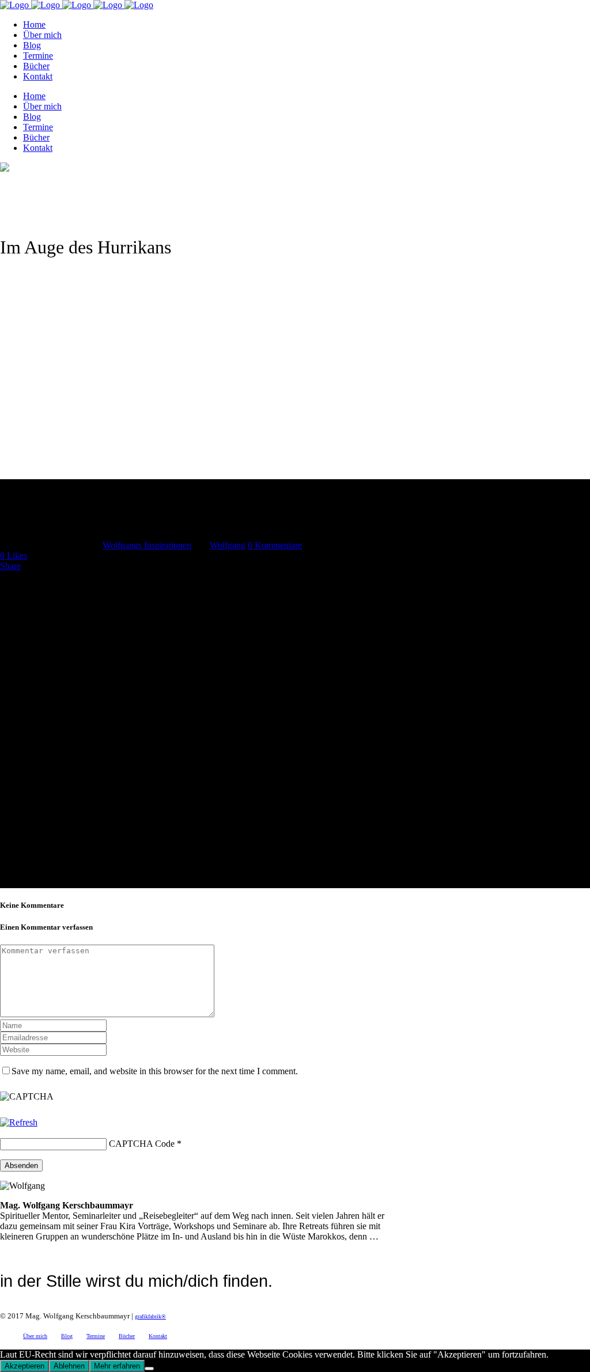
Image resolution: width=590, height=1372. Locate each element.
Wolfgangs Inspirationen (147, 545)
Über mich (35, 1336)
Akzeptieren (24, 1366)
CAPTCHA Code (142, 1144)
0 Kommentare (275, 545)
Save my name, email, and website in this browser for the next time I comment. (155, 1071)
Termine (95, 1336)
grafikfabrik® (150, 1316)
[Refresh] (18, 1122)
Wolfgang (227, 545)
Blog (67, 1336)
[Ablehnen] (149, 1368)
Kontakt (158, 1336)
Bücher (127, 1336)
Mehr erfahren (117, 1366)
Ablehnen (69, 1366)
